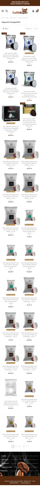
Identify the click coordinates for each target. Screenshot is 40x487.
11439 (11, 166)
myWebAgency (25, 483)
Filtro (6, 28)
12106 (29, 404)
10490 (29, 63)
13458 (11, 133)
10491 (11, 60)
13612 (29, 235)
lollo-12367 (10, 406)
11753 (29, 303)
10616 (29, 98)
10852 (29, 127)
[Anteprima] (11, 51)
